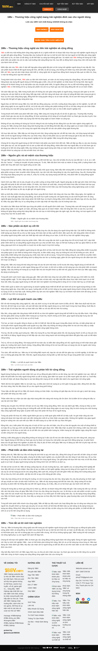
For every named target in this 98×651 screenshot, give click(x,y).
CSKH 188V (32, 588)
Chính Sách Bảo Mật (35, 612)
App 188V (90, 4)
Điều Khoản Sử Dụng (36, 609)
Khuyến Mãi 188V (46, 4)
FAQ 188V (31, 591)
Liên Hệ (31, 605)
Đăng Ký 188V (30, 4)
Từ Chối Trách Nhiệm (36, 615)
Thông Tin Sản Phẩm (36, 618)
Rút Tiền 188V (77, 4)
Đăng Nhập (62, 9)
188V (19, 4)
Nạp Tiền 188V (62, 4)
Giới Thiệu (32, 602)
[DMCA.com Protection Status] (82, 603)
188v (2, 53)
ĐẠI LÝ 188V (32, 585)
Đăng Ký (47, 9)
